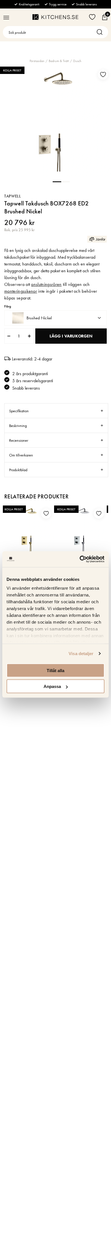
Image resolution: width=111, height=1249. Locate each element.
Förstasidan (37, 61)
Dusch (77, 61)
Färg (7, 306)
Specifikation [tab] (19, 410)
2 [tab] (65, 181)
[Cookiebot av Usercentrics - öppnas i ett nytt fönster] (79, 559)
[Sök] (101, 32)
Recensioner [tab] (18, 440)
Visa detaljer (81, 653)
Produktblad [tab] (18, 469)
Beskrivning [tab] (18, 425)
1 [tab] (57, 181)
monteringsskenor (20, 291)
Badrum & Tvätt (59, 61)
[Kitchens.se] (55, 17)
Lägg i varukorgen (71, 336)
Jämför (100, 239)
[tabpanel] (55, 122)
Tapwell (12, 196)
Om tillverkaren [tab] (21, 455)
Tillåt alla (55, 670)
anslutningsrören (46, 284)
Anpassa (52, 686)
